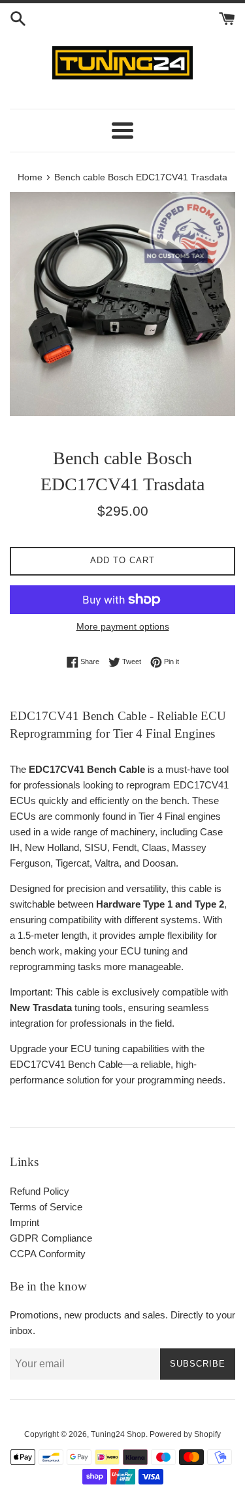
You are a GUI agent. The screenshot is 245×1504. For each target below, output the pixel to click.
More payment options (122, 626)
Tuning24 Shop (118, 1434)
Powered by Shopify (185, 1434)
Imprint (24, 1222)
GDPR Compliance (51, 1238)
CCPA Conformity (48, 1253)
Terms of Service (46, 1206)
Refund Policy (39, 1191)
